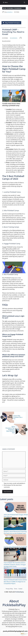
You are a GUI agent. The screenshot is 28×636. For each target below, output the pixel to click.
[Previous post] (2, 417)
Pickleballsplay (19, 592)
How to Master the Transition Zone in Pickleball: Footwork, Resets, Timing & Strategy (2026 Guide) (15, 564)
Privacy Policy (9, 588)
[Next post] (26, 429)
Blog (4, 8)
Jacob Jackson (10, 12)
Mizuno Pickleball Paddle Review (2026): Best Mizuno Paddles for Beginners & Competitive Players (15, 581)
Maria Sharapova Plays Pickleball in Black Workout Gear (10, 429)
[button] (24, 2)
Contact (20, 588)
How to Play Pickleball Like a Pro (17, 417)
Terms (15, 588)
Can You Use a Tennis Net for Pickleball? (15, 547)
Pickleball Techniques (14, 8)
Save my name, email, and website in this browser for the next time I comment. (14, 485)
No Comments (13, 38)
